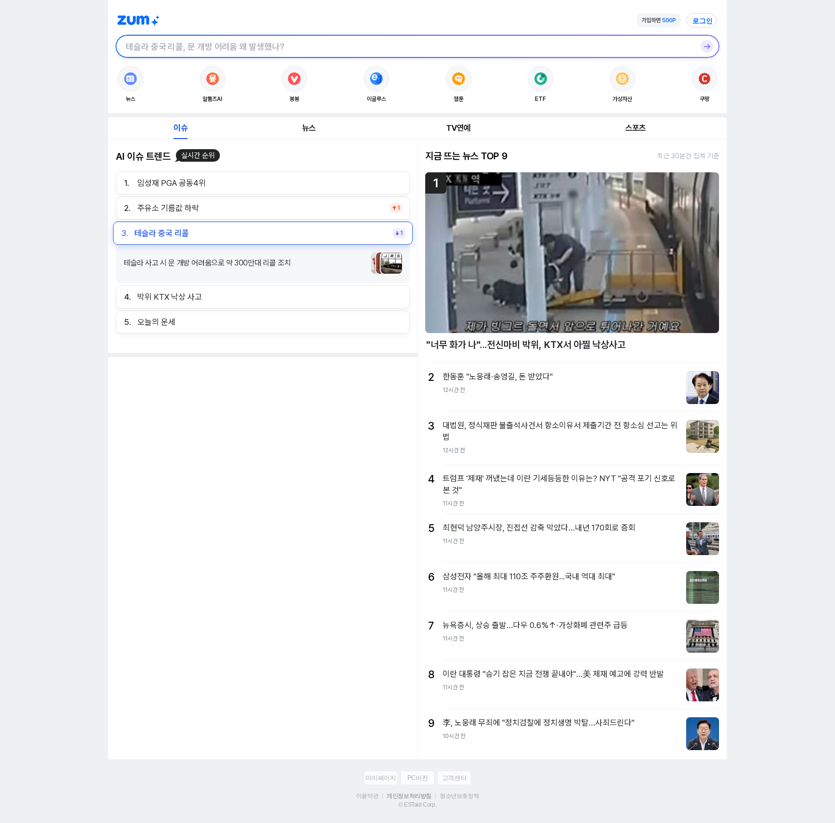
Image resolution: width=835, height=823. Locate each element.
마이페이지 (380, 777)
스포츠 (635, 128)
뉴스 (309, 128)
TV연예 (458, 128)
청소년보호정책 (459, 796)
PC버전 (417, 777)
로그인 (702, 21)
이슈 (180, 128)
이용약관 (367, 796)
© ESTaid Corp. (417, 804)
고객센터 (454, 777)
